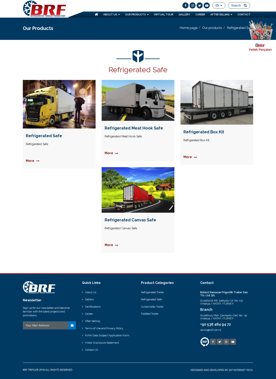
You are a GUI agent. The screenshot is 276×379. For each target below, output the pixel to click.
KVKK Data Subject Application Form (107, 335)
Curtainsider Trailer (152, 306)
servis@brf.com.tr (210, 329)
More (30, 161)
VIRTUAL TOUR (163, 14)
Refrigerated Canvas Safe (130, 220)
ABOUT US (110, 14)
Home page (188, 28)
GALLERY (184, 14)
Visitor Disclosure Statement (102, 342)
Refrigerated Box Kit (203, 132)
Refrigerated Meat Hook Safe (134, 128)
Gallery (89, 299)
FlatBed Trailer (150, 313)
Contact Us (91, 349)
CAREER (200, 14)
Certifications (92, 306)
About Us (90, 292)
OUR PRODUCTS (136, 14)
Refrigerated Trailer (152, 292)
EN (218, 5)
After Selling (92, 321)
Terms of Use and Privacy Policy (104, 328)
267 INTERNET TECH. (241, 370)
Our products (212, 28)
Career (89, 313)
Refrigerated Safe (44, 135)
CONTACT (244, 14)
